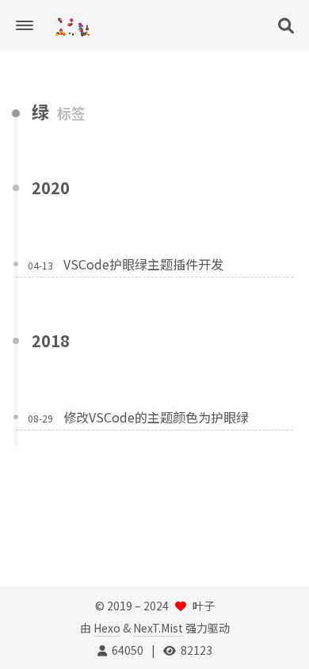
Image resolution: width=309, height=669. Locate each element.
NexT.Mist (158, 628)
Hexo (106, 628)
